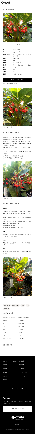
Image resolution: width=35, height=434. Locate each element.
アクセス (5, 380)
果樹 (4, 329)
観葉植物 (5, 320)
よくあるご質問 (23, 372)
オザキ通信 (6, 372)
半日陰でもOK (15, 305)
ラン (4, 323)
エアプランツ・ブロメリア (9, 317)
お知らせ (5, 376)
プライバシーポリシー (25, 376)
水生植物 (20, 329)
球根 (19, 335)
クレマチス (21, 320)
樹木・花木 (21, 326)
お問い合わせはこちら (17, 409)
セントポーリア (22, 323)
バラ (4, 326)
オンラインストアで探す (17, 79)
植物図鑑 (5, 368)
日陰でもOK (6, 308)
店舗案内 (5, 364)
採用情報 (21, 368)
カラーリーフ (7, 305)
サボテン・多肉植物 (23, 317)
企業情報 (21, 361)
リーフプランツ (7, 338)
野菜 (4, 335)
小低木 (22, 305)
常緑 (28, 305)
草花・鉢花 (21, 338)
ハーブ (20, 332)
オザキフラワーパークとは (10, 361)
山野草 (4, 332)
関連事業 (21, 364)
